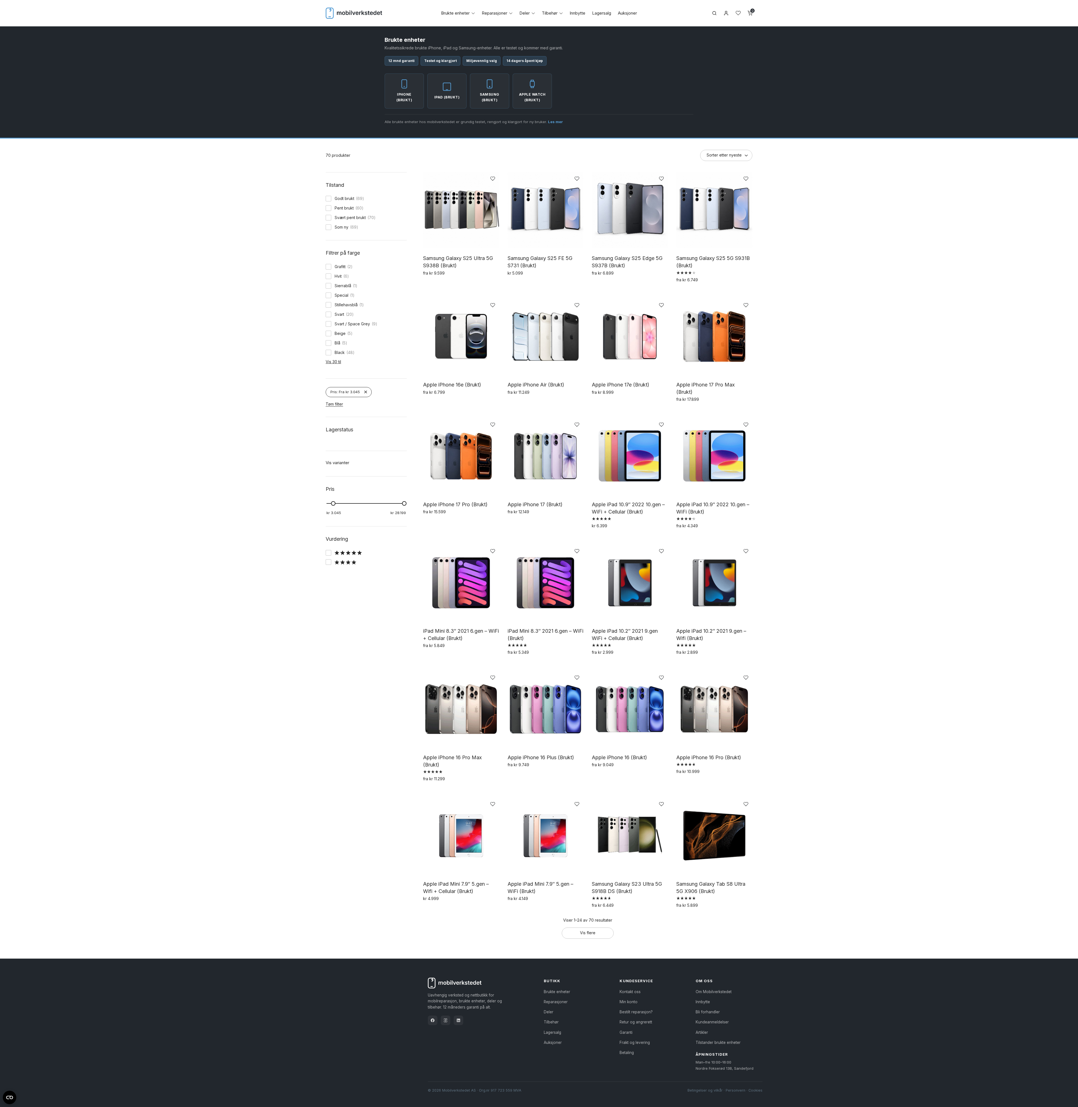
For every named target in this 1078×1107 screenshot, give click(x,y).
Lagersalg (601, 13)
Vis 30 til (333, 500)
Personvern (735, 1090)
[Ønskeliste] (738, 13)
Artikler (702, 1032)
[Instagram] (445, 1020)
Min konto (629, 1002)
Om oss (704, 981)
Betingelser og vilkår (705, 1090)
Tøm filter (334, 542)
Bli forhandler (708, 1012)
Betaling (627, 1052)
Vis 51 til (333, 293)
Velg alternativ (438, 285)
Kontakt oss (630, 991)
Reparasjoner (494, 13)
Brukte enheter (455, 13)
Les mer (555, 121)
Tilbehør (550, 13)
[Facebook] (432, 1020)
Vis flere (587, 932)
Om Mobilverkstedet (714, 991)
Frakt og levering (635, 1042)
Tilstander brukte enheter (718, 1042)
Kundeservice (636, 981)
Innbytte (577, 13)
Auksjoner (627, 13)
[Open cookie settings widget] (9, 1097)
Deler (524, 13)
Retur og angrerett (636, 1022)
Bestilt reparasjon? (636, 1012)
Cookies (755, 1090)
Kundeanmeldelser (712, 1022)
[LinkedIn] (458, 1020)
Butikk (552, 981)
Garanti (626, 1032)
